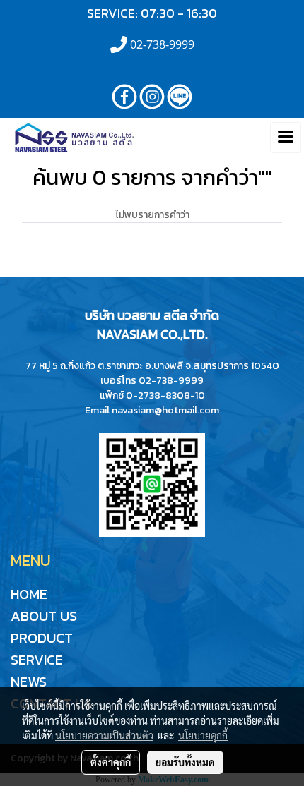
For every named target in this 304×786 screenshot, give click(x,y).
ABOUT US (44, 616)
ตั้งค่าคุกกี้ (110, 762)
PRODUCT (42, 637)
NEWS (29, 681)
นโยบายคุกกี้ (203, 735)
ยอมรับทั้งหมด (185, 762)
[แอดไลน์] (152, 483)
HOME (29, 594)
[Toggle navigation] (285, 137)
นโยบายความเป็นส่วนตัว (104, 735)
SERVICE (37, 659)
